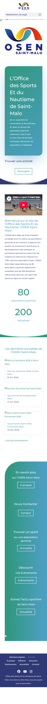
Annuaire (23, 171)
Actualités (25, 611)
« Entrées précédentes (16, 440)
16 (32, 19)
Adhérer (22, 661)
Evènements (26, 580)
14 (28, 19)
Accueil (31, 657)
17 (34, 19)
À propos (11, 661)
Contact (26, 513)
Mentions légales (17, 657)
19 (38, 19)
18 (36, 19)
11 (21, 19)
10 (19, 19)
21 (43, 19)
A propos (26, 485)
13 (26, 19)
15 (30, 19)
